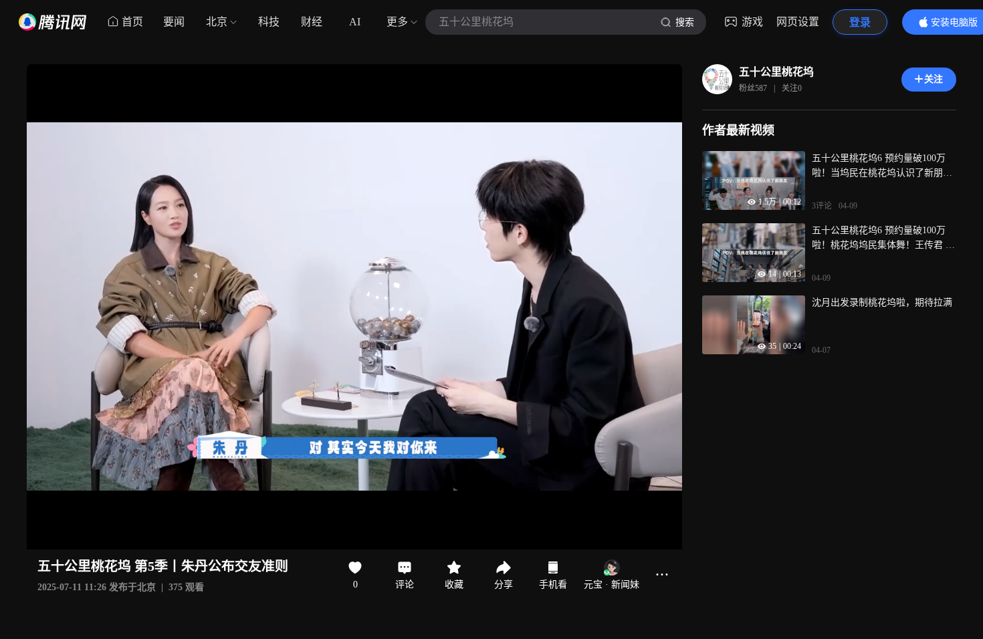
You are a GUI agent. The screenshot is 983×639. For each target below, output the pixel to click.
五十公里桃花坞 (776, 72)
